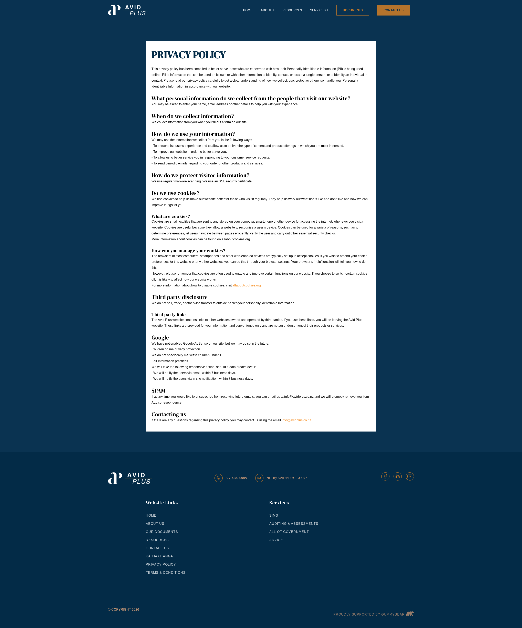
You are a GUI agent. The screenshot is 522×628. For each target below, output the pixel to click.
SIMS (273, 515)
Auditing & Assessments (293, 523)
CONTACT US (157, 548)
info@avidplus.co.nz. (297, 420)
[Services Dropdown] (319, 10)
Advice (276, 540)
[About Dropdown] (267, 10)
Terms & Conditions (166, 572)
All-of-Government (289, 532)
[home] (127, 10)
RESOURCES (157, 540)
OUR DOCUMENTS (162, 532)
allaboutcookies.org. (247, 285)
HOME (151, 515)
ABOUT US (155, 523)
